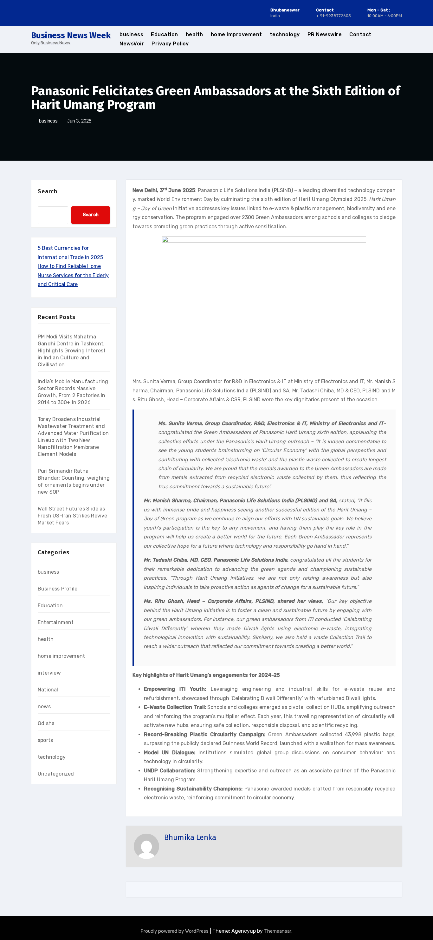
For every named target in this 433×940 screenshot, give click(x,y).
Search (47, 191)
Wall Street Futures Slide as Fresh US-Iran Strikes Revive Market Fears (72, 516)
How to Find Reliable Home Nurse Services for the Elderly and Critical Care (73, 275)
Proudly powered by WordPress (175, 931)
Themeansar (277, 931)
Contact (360, 34)
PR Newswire (324, 34)
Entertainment (56, 622)
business (131, 34)
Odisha (46, 723)
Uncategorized (56, 774)
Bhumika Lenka (190, 837)
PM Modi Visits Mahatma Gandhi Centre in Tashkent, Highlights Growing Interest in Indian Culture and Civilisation (72, 351)
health (194, 34)
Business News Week (71, 35)
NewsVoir (132, 44)
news (44, 706)
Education (164, 34)
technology (285, 34)
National (48, 690)
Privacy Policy (170, 44)
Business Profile (57, 589)
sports (45, 740)
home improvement (236, 34)
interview (49, 673)
